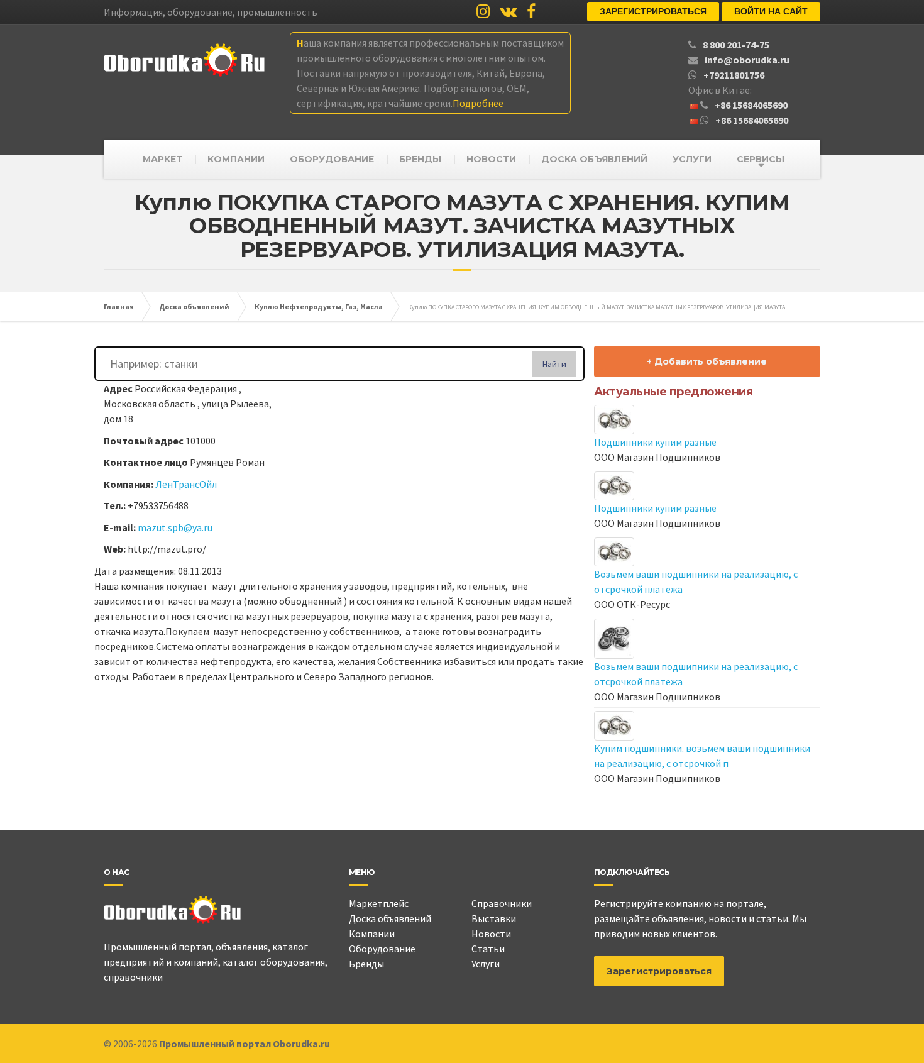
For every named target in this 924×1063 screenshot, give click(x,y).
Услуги (485, 963)
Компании (372, 933)
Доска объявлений (390, 918)
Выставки (493, 918)
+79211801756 (733, 75)
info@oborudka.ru (747, 59)
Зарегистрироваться (653, 11)
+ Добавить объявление (707, 361)
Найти (554, 364)
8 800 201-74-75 (736, 44)
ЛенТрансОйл (186, 484)
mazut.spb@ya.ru (175, 527)
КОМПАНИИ (236, 159)
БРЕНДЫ (420, 159)
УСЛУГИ (692, 159)
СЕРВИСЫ (760, 159)
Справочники (501, 903)
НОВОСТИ (491, 159)
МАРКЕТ (162, 159)
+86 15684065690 (751, 105)
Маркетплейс (379, 903)
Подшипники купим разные (655, 442)
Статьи (488, 948)
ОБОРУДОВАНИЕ (332, 159)
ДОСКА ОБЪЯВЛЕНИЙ (594, 159)
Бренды (366, 963)
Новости (491, 933)
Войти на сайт (771, 11)
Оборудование (382, 948)
